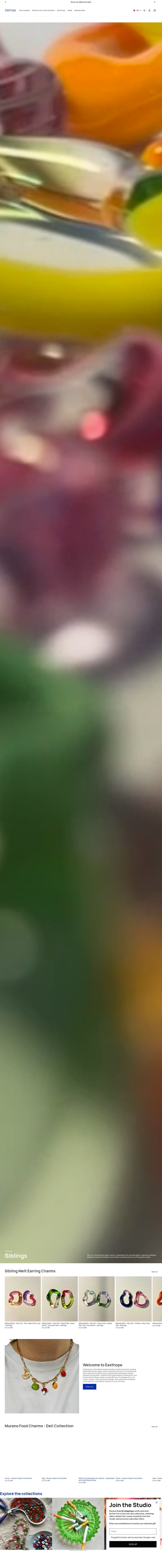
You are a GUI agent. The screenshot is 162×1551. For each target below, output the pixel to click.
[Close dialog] (157, 1502)
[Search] (144, 10)
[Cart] (154, 10)
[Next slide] (154, 1302)
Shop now (89, 1387)
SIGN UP (133, 1544)
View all (154, 1272)
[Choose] (37, 1318)
